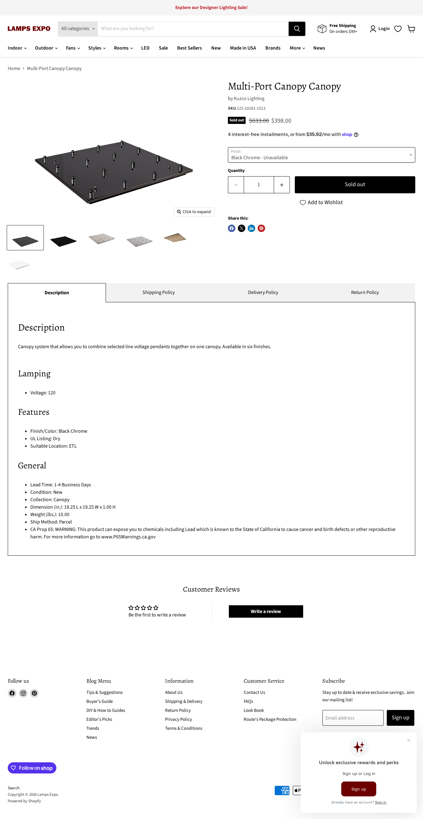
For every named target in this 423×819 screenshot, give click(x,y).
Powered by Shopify (24, 801)
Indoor (15, 48)
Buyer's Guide (99, 701)
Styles (95, 48)
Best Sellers (189, 48)
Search (14, 788)
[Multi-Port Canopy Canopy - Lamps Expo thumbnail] (25, 238)
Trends (92, 728)
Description (57, 292)
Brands (273, 48)
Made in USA (243, 48)
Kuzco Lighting (249, 98)
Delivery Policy (263, 292)
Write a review (266, 611)
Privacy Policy (178, 719)
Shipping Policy (158, 292)
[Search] (297, 29)
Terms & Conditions (183, 728)
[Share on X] (241, 228)
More (296, 48)
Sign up (400, 717)
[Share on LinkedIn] (251, 228)
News (319, 48)
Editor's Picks (99, 719)
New (216, 48)
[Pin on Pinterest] (261, 228)
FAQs (248, 701)
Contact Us (254, 692)
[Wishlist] (398, 28)
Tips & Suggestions (104, 692)
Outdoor (44, 48)
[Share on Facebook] (231, 228)
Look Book (254, 710)
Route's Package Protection (270, 719)
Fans (71, 48)
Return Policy (365, 292)
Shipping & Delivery (184, 701)
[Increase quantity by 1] (282, 184)
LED (145, 48)
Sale (163, 48)
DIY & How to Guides (105, 710)
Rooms (121, 48)
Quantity (236, 170)
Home (14, 68)
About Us (173, 692)
